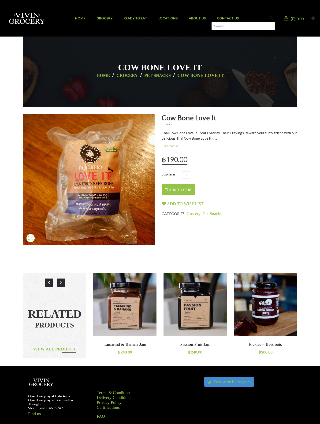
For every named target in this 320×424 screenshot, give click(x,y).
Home (103, 75)
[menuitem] (80, 18)
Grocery (127, 75)
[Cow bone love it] (30, 243)
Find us (34, 413)
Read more (168, 146)
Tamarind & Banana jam (125, 344)
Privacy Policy (109, 402)
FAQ (101, 416)
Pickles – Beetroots (265, 344)
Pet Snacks (157, 75)
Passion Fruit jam (195, 344)
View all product (54, 349)
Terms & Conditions (114, 392)
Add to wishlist (185, 203)
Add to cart (180, 190)
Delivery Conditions (114, 397)
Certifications (108, 407)
